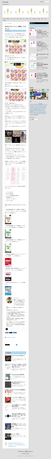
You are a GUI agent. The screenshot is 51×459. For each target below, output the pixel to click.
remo (11, 337)
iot (34, 108)
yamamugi (32, 114)
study (18, 18)
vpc (36, 113)
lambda (35, 109)
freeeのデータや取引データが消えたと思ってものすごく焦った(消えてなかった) (19, 366)
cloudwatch (40, 105)
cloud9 (46, 104)
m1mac (41, 109)
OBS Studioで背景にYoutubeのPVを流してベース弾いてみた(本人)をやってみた (19, 415)
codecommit (45, 105)
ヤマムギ (5, 2)
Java (14, 18)
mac (44, 109)
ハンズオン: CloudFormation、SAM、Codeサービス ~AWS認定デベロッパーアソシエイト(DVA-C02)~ (43, 44)
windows (39, 113)
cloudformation (32, 105)
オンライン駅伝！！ (16, 434)
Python (27, 18)
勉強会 (36, 114)
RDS (35, 112)
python (32, 112)
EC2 (45, 106)
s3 (46, 112)
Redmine (8, 18)
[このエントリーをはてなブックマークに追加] (16, 344)
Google (38, 18)
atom (30, 18)
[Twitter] (7, 329)
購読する (33, 23)
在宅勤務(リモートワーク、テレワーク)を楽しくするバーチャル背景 (19, 425)
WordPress (43, 113)
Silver (31, 113)
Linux (4, 18)
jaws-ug (44, 108)
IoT (23, 18)
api (32, 104)
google (31, 108)
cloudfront (36, 105)
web (11, 18)
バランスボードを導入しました (19, 397)
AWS (21, 18)
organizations (41, 110)
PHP (42, 18)
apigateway (36, 104)
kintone (4, 20)
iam (33, 108)
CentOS (44, 104)
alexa (31, 104)
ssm (32, 113)
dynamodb (41, 106)
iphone (37, 108)
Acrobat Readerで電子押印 (18, 374)
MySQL (37, 110)
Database (34, 18)
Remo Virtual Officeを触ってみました (16, 443)
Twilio (45, 18)
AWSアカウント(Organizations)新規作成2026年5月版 (42, 64)
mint (35, 110)
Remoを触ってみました (9, 33)
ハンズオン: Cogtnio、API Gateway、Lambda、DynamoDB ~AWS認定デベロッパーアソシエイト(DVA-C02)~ (43, 76)
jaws (41, 108)
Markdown (32, 110)
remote (8, 337)
